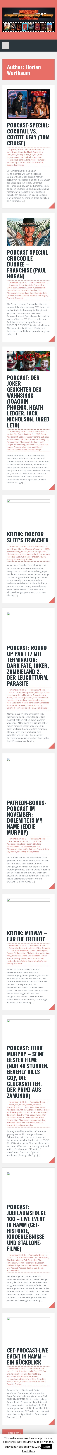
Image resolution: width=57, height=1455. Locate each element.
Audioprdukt (12, 437)
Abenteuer (13, 285)
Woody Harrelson (14, 963)
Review (43, 557)
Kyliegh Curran (38, 554)
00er (9, 154)
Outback (25, 295)
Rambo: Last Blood (35, 1268)
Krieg (38, 948)
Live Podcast (12, 1268)
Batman (22, 437)
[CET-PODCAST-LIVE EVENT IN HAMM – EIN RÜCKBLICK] (28, 1330)
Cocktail (27, 157)
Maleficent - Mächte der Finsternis (26, 702)
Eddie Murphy (30, 846)
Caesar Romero (33, 437)
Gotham (34, 442)
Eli (19, 697)
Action (21, 285)
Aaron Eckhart (23, 950)
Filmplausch (12, 293)
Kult (45, 293)
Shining (10, 559)
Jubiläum (40, 1263)
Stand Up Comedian (24, 1125)
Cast (36, 1371)
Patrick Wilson (33, 958)
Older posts (14, 1433)
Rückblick (42, 1381)
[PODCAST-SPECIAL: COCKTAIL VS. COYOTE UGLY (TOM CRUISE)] (28, 104)
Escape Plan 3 (26, 697)
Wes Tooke (42, 961)
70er (40, 841)
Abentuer (21, 287)
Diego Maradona (25, 695)
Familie (29, 1104)
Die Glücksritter (31, 1117)
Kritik (29, 554)
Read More (28, 1451)
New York (41, 160)
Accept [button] (46, 1446)
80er (14, 154)
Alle (9, 152)
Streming (11, 708)
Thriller (29, 559)
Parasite (21, 705)
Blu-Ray (38, 692)
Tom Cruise (19, 165)
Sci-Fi (18, 1107)
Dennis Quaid (42, 950)
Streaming (21, 851)
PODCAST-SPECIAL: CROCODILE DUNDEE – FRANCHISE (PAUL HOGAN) (28, 264)
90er (37, 1107)
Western (36, 549)
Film (40, 157)
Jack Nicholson (32, 444)
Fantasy (27, 434)
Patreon (10, 162)
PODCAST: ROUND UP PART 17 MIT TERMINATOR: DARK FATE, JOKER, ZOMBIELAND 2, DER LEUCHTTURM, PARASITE (28, 665)
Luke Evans (22, 955)
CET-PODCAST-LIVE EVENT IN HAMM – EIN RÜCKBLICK (27, 1356)
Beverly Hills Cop (19, 1112)
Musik (29, 152)
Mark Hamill (37, 447)
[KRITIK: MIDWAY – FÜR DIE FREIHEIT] (28, 912)
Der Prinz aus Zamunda (31, 1115)
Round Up (38, 705)
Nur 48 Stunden (28, 1122)
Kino (28, 160)
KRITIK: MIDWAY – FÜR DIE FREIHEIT (27, 936)
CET (35, 154)
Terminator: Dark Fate (25, 708)
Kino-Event (36, 1379)
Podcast (30, 162)
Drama (14, 152)
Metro (18, 1122)
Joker (24, 447)
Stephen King (19, 559)
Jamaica (22, 160)
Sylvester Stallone (14, 1384)
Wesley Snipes (33, 851)
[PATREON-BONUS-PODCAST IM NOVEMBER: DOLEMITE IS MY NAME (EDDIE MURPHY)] (28, 776)
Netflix (14, 705)
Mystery (28, 549)
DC (47, 439)
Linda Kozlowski (14, 295)
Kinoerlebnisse (31, 1265)
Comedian (15, 1115)
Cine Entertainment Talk (17, 1260)
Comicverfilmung (37, 439)
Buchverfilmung (13, 551)
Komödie (22, 152)
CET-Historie (43, 1257)
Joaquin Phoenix (14, 447)
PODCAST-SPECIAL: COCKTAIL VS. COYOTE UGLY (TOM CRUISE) (28, 134)
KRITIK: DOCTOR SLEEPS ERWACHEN (28, 537)
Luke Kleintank (34, 955)
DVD (15, 697)
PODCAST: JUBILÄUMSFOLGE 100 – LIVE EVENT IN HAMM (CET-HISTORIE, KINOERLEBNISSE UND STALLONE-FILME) (26, 1227)
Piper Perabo (20, 162)
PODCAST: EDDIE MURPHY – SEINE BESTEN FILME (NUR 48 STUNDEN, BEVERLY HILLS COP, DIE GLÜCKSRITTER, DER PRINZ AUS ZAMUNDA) (27, 1071)
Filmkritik (11, 554)
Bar (31, 154)
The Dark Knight (34, 449)
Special (10, 165)
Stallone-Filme (13, 1270)
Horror (21, 549)
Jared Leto (43, 444)
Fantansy (11, 442)
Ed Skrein (18, 953)
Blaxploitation (26, 844)
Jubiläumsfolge (13, 1265)
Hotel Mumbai (34, 700)
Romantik (37, 152)
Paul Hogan (42, 295)
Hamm (21, 1263)
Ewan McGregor (35, 551)
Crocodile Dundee (29, 290)
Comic (20, 434)
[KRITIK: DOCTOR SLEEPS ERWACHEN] (28, 513)
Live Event (43, 1265)
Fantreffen (32, 1260)
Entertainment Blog (32, 1374)
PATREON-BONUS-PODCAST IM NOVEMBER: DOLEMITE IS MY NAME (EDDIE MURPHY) (26, 817)
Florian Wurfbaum (33, 149)
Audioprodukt (23, 154)
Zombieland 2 (41, 708)
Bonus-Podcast (13, 290)
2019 (9, 287)
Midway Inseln (20, 958)
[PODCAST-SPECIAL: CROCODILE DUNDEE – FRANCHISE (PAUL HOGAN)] (28, 231)
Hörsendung (12, 160)
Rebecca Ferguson (31, 557)
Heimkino (11, 700)
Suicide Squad (21, 449)
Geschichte (31, 948)
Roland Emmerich (28, 961)
